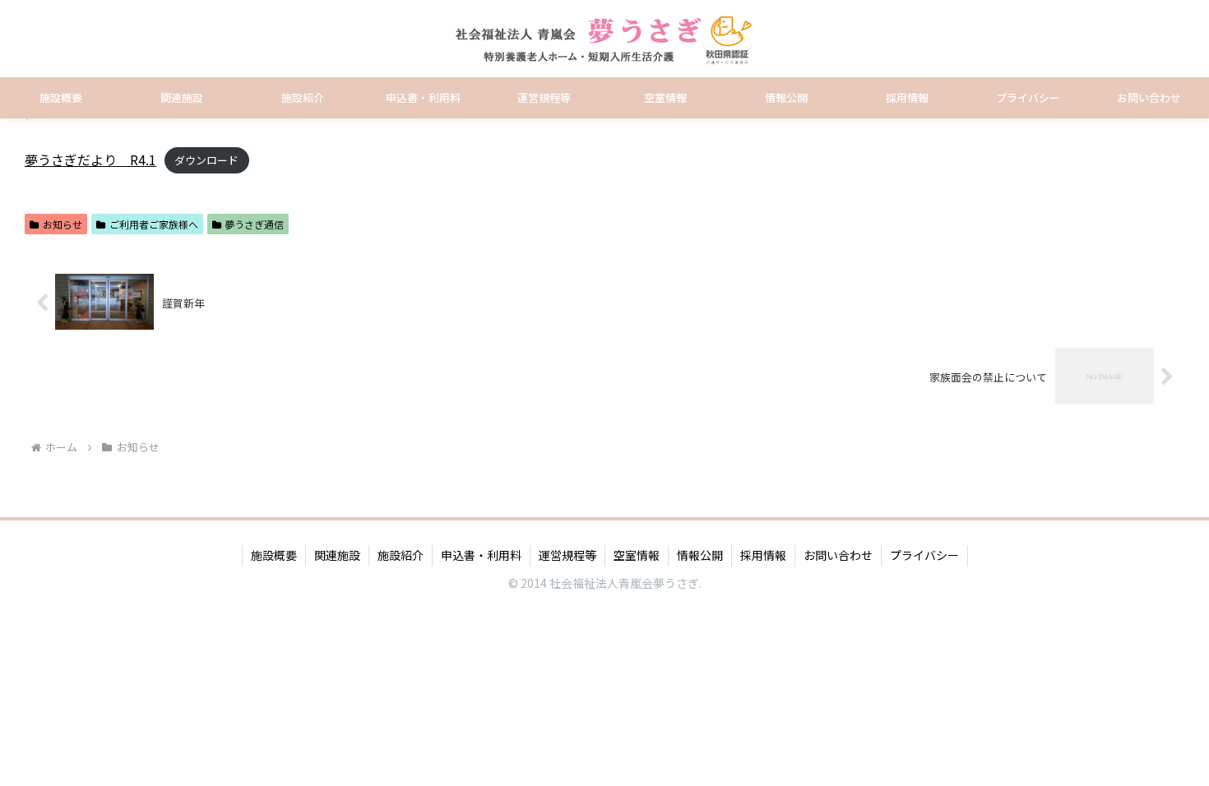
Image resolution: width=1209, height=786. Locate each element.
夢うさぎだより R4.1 (90, 159)
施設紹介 (401, 555)
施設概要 (274, 555)
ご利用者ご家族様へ (153, 224)
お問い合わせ (838, 555)
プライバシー (924, 555)
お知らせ (62, 224)
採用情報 (763, 555)
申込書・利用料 (481, 555)
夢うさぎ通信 (254, 224)
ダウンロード (206, 161)
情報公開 (700, 555)
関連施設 (337, 555)
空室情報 (637, 555)
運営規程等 (567, 555)
